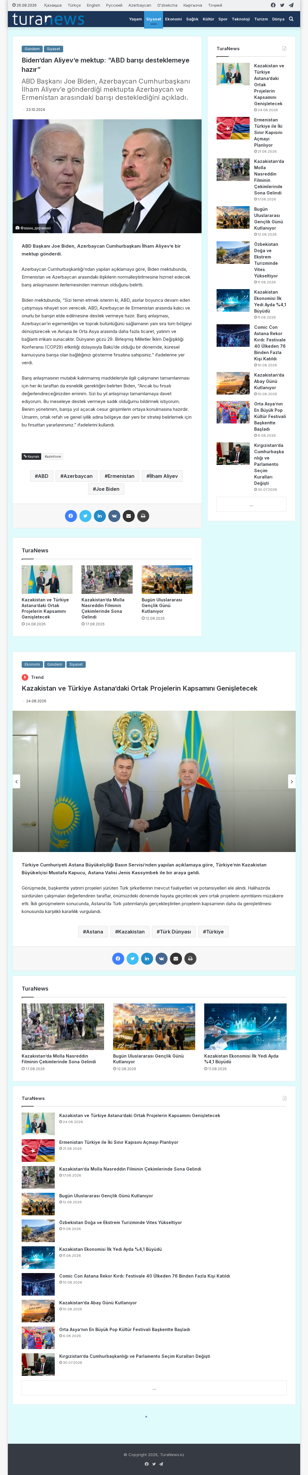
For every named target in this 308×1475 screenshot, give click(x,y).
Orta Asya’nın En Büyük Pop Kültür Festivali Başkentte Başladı (270, 416)
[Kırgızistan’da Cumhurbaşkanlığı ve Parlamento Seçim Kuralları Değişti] (233, 453)
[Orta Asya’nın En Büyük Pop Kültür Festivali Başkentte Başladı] (233, 412)
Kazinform (53, 456)
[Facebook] (71, 516)
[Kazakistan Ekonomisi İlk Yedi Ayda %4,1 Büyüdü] (233, 300)
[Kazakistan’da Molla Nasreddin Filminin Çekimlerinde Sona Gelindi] (107, 579)
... (251, 504)
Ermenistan (121, 476)
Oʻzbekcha (167, 5)
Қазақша (53, 5)
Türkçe (74, 5)
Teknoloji (241, 19)
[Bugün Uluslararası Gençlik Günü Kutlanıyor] (167, 579)
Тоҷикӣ (215, 5)
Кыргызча (192, 5)
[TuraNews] (48, 19)
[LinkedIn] (100, 516)
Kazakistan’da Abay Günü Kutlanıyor (269, 381)
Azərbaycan (139, 5)
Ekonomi (173, 19)
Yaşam (135, 19)
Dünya (278, 19)
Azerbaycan (78, 476)
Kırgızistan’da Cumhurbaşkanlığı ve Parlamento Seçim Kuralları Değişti (269, 464)
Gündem (32, 49)
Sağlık (192, 19)
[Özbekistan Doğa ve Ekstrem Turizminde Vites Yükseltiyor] (233, 252)
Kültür (208, 19)
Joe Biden (107, 489)
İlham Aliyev (163, 476)
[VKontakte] (114, 516)
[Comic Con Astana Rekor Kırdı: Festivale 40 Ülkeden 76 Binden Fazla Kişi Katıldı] (233, 335)
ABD (43, 476)
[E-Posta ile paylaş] (129, 516)
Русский (114, 5)
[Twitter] (85, 516)
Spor (222, 19)
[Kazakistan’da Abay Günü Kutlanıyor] (233, 383)
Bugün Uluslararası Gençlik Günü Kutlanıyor (162, 605)
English (93, 5)
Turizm (261, 19)
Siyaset (153, 19)
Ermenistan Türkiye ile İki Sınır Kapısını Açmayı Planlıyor (268, 132)
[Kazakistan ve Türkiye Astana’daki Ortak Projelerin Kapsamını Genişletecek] (47, 579)
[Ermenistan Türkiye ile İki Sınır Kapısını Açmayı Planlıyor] (233, 128)
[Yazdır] (143, 516)
